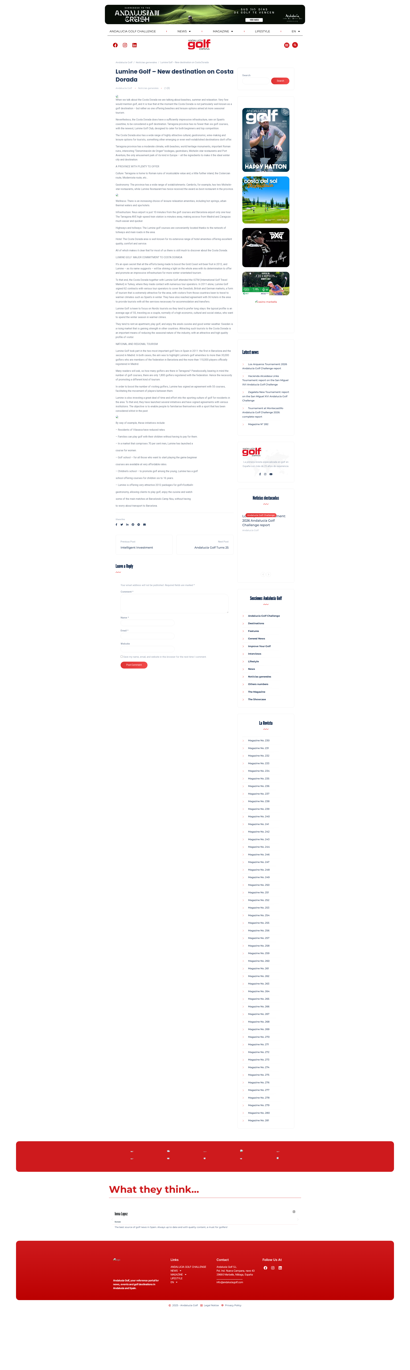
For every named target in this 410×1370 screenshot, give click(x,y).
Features (253, 631)
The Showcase (257, 699)
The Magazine (256, 691)
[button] (286, 45)
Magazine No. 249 (259, 877)
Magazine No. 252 (258, 900)
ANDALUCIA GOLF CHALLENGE (133, 31)
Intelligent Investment (137, 547)
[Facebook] (115, 45)
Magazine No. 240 (259, 816)
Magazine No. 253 (258, 907)
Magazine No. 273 (258, 1059)
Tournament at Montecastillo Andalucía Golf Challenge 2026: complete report (262, 412)
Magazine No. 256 (258, 930)
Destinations (256, 623)
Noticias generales (148, 88)
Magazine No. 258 (259, 945)
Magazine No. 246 (259, 854)
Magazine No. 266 (258, 1006)
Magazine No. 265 (258, 998)
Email (124, 630)
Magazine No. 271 (258, 1044)
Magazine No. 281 (258, 1120)
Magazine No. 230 (259, 740)
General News (256, 638)
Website (125, 643)
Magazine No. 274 (258, 1067)
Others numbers (258, 684)
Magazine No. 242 (259, 831)
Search (246, 75)
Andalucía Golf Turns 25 (211, 547)
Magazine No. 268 (259, 1021)
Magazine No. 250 (259, 884)
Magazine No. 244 (259, 846)
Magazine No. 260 (259, 960)
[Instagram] (125, 45)
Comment (127, 591)
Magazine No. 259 (258, 953)
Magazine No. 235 (258, 778)
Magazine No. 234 (259, 770)
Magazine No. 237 (258, 793)
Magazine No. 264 (259, 991)
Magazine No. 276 (258, 1082)
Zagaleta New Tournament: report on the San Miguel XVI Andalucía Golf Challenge (265, 396)
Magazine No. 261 (258, 968)
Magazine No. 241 (258, 824)
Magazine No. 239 (258, 808)
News (251, 668)
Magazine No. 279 (258, 1105)
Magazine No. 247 (258, 862)
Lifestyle (253, 661)
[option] (265, 521)
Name (125, 617)
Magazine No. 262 (258, 976)
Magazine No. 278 (259, 1097)
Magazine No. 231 (258, 748)
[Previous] (263, 574)
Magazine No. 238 (259, 801)
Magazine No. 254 (259, 915)
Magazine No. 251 (258, 892)
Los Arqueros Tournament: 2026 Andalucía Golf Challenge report (264, 520)
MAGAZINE (221, 31)
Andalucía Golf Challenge (261, 515)
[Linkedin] (134, 45)
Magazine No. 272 (258, 1052)
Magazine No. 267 (258, 1014)
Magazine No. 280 (259, 1112)
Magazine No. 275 (258, 1074)
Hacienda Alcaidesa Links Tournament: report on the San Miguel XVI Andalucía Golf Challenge (265, 380)
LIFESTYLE (262, 31)
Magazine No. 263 (258, 983)
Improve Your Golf (259, 646)
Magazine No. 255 (258, 922)
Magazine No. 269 (258, 1029)
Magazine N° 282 (258, 424)
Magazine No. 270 (259, 1036)
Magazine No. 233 (258, 763)
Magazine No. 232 (258, 755)
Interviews (254, 653)
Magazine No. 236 (258, 786)
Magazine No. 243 (259, 839)
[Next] (268, 574)
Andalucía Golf (124, 88)
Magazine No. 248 (259, 869)
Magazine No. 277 (258, 1089)
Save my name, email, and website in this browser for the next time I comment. (164, 656)
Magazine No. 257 (258, 938)
